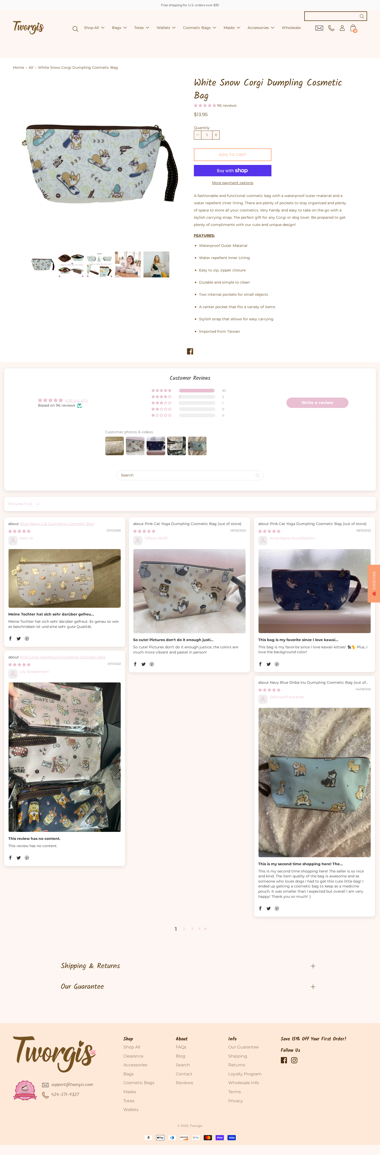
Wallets (163, 27)
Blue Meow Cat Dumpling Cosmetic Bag (57, 523)
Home (18, 67)
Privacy (235, 1100)
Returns (236, 1064)
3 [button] (192, 928)
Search (183, 1064)
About (182, 1039)
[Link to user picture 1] (64, 578)
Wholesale (291, 27)
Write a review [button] (317, 402)
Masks (229, 27)
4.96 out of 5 (76, 400)
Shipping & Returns (90, 966)
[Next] (173, 163)
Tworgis (196, 1126)
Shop (128, 1039)
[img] (19, 531)
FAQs (181, 1047)
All (31, 67)
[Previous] (26, 163)
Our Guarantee (82, 987)
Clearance (133, 1056)
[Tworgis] (28, 27)
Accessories (258, 27)
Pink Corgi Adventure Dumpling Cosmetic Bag (62, 657)
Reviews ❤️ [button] (374, 584)
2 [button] (184, 928)
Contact (184, 1074)
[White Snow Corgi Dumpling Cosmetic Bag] (43, 264)
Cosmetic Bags (197, 27)
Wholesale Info (243, 1082)
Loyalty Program (245, 1074)
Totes (139, 27)
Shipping (237, 1056)
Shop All (91, 27)
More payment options (232, 182)
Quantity (202, 127)
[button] (205, 105)
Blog (180, 1056)
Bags (116, 27)
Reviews (184, 1082)
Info (232, 1039)
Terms (234, 1091)
